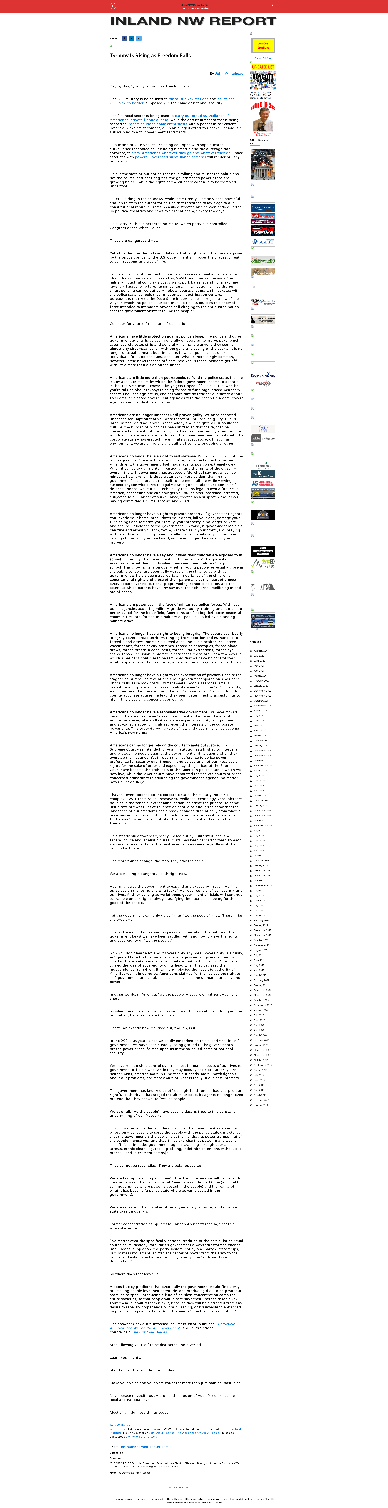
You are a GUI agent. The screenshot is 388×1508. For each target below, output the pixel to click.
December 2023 (262, 810)
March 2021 (260, 975)
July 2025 (259, 715)
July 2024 (259, 775)
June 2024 (259, 780)
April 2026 (259, 670)
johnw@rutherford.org (142, 1436)
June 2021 (259, 960)
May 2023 (259, 845)
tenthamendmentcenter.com (144, 1447)
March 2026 (260, 675)
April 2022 (259, 910)
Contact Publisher (263, 58)
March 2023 (260, 855)
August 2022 (261, 890)
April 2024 (259, 790)
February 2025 (261, 740)
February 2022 (261, 920)
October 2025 (261, 700)
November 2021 (262, 935)
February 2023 (261, 860)
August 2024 (261, 770)
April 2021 (259, 970)
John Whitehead (229, 74)
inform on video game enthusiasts (157, 124)
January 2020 (261, 1045)
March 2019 (260, 1095)
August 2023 (261, 830)
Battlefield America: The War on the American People (184, 1432)
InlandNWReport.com (194, 5)
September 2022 (263, 885)
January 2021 (261, 985)
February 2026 (261, 680)
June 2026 (259, 660)
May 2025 (259, 725)
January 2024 (261, 805)
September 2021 (263, 945)
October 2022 (261, 880)
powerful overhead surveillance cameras (170, 157)
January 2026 (261, 685)
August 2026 (261, 650)
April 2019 (259, 1090)
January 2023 (261, 865)
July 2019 (259, 1075)
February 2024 (261, 800)
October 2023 (261, 820)
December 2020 (263, 990)
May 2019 (259, 1085)
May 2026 (259, 665)
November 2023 (262, 815)
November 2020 (263, 995)
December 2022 (262, 870)
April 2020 (259, 1030)
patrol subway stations (189, 99)
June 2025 (259, 720)
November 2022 (262, 875)
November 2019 (262, 1055)
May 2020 (259, 1025)
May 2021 (259, 965)
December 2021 (262, 930)
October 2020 (261, 1000)
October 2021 (261, 940)
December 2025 (262, 690)
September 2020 (263, 1005)
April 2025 (259, 730)
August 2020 (261, 1010)
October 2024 (261, 760)
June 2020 (259, 1020)
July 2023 (259, 835)
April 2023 (259, 850)
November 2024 (262, 755)
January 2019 (261, 1105)
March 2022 (260, 915)
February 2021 (261, 980)
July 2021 (259, 955)
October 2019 (261, 1060)
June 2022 (259, 900)
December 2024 (262, 750)
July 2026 (259, 655)
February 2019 (261, 1100)
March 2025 (260, 735)
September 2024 (263, 765)
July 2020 (259, 1015)
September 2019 (263, 1065)
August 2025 (260, 710)
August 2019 (260, 1070)
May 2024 (259, 785)
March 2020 (260, 1035)
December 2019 (262, 1050)
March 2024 (260, 795)
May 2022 (259, 905)
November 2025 (262, 695)
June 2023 (259, 840)
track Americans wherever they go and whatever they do (181, 153)
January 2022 (261, 925)
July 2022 (259, 895)
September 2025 (263, 705)
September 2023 (263, 825)
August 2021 (260, 950)
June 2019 (259, 1080)
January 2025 (261, 745)
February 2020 (261, 1040)
